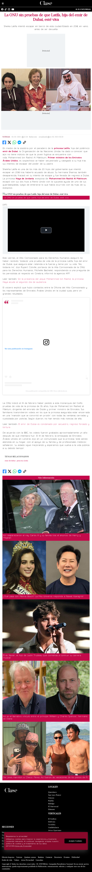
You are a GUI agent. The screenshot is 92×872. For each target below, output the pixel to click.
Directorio (58, 857)
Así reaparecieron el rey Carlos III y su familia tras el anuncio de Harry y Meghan (42, 536)
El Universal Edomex (53, 808)
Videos (16, 860)
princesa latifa (22, 461)
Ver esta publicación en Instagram (18, 349)
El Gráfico (52, 819)
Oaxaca (51, 798)
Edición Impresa (8, 857)
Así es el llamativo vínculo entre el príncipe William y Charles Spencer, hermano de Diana (45, 717)
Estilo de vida (7, 860)
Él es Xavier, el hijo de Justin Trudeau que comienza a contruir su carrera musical (42, 656)
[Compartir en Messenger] (19, 142)
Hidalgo (51, 804)
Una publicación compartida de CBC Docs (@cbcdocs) (46, 391)
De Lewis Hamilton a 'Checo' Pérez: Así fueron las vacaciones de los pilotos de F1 (45, 777)
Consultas (39, 860)
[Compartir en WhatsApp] (14, 142)
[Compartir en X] (9, 142)
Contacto (49, 857)
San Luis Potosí (54, 795)
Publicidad (76, 857)
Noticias (6, 137)
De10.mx (51, 822)
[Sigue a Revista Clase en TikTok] (6, 9)
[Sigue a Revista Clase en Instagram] (9, 9)
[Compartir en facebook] (4, 142)
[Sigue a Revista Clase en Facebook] (3, 9)
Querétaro (52, 792)
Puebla (51, 801)
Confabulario (53, 828)
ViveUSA (51, 825)
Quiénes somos (30, 857)
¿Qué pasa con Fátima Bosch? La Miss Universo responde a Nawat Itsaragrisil (43, 596)
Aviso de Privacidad (23, 846)
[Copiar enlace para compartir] (24, 142)
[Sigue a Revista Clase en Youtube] (13, 9)
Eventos (67, 857)
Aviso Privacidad (27, 860)
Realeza (41, 857)
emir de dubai (10, 461)
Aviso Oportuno (54, 830)
